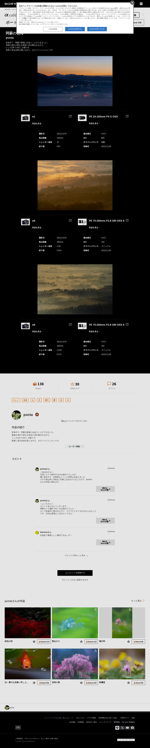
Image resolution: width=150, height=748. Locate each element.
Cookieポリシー (42, 22)
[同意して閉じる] (132, 2)
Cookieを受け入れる (97, 29)
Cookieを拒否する (75, 29)
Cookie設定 (53, 29)
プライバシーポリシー (49, 24)
